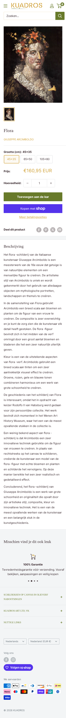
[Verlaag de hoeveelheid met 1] (27, 183)
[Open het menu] (5, 5)
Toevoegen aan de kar (33, 197)
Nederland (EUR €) (40, 641)
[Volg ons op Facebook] (6, 659)
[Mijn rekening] (52, 6)
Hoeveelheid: (12, 183)
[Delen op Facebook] (38, 229)
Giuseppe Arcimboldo (19, 139)
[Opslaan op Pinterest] (45, 229)
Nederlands (12, 641)
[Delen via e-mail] (59, 229)
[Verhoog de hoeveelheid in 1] (51, 183)
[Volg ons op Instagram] (13, 659)
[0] (59, 6)
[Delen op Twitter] (52, 229)
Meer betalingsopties (33, 217)
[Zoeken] (60, 16)
